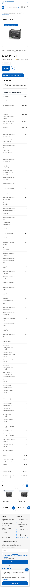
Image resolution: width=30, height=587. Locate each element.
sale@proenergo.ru (23, 535)
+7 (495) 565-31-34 (23, 529)
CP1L (24, 13)
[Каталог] (3, 7)
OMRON (8, 12)
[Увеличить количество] (9, 63)
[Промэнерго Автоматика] (8, 2)
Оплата (4, 535)
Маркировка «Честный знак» (8, 520)
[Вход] (27, 7)
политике (5, 579)
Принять (15, 583)
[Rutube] (2, 568)
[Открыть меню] (27, 2)
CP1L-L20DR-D (6, 501)
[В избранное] (13, 68)
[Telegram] (8, 568)
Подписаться (15, 562)
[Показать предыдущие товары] (23, 485)
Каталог (3, 12)
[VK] (5, 568)
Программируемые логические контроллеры (12, 13)
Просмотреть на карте (22, 537)
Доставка (4, 532)
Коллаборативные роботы (6, 529)
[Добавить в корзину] (13, 508)
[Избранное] (22, 7)
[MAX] (10, 568)
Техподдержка (6, 537)
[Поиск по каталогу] (12, 7)
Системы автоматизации (17, 12)
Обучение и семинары (7, 523)
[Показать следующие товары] (27, 485)
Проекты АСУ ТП (6, 525)
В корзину (6, 68)
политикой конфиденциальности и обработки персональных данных (16, 555)
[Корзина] (25, 7)
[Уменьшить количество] (3, 63)
